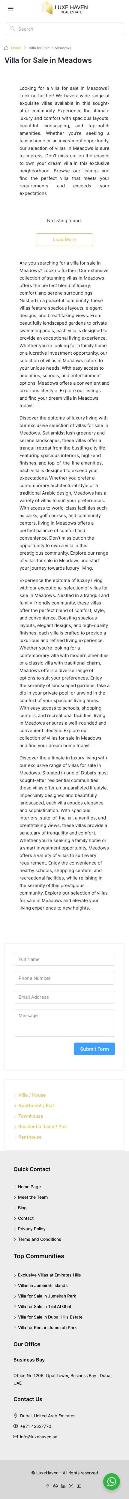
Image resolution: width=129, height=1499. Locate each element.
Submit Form (94, 1049)
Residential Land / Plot (42, 1126)
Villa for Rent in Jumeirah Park (47, 1327)
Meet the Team (33, 1197)
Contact (26, 1218)
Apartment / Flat (36, 1105)
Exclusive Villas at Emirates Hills (49, 1274)
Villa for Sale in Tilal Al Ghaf (44, 1306)
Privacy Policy (32, 1228)
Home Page (29, 1186)
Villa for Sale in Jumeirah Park (47, 1295)
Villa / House (32, 1095)
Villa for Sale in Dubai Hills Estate (50, 1316)
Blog (22, 1207)
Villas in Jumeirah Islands (43, 1285)
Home (16, 48)
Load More (64, 239)
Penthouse (30, 1137)
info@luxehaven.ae (38, 1436)
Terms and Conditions (39, 1239)
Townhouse (30, 1116)
